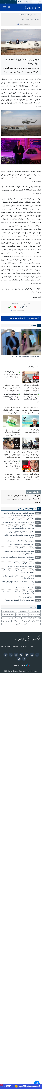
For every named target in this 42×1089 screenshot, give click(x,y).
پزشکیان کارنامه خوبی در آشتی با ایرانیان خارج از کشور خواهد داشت (19, 577)
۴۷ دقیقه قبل (37, 532)
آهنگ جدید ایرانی (21, 614)
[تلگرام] (21, 655)
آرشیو (31, 646)
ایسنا (32, 7)
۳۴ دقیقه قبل (37, 526)
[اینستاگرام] (5, 655)
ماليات (10, 496)
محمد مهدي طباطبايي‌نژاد (19, 499)
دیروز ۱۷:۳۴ (38, 591)
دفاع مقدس (36, 496)
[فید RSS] (23, 659)
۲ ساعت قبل (37, 541)
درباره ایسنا (15, 646)
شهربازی (37, 502)
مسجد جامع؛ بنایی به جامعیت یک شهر (22, 544)
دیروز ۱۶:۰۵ (38, 600)
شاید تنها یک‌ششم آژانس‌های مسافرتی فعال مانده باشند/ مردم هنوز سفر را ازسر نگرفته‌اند (18, 514)
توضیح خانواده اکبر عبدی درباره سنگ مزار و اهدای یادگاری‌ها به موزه (18, 592)
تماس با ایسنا (5, 646)
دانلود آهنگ (16, 618)
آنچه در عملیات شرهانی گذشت (24, 587)
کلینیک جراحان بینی (21, 624)
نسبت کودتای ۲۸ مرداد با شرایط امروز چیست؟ (19, 600)
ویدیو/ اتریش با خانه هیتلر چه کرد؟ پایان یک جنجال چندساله (17, 558)
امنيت (8, 499)
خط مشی (24, 646)
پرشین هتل (6, 621)
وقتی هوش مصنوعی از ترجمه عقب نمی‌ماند (20, 566)
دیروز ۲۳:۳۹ (38, 576)
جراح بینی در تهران (34, 614)
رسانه (38, 15)
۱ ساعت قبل (37, 535)
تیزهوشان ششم (6, 618)
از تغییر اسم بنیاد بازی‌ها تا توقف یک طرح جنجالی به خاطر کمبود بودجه (18, 571)
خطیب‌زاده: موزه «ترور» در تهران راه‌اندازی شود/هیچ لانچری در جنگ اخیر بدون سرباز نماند (19, 527)
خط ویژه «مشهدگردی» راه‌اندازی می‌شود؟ (21, 532)
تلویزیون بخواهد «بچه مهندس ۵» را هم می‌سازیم (24, 357)
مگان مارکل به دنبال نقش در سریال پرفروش (20, 519)
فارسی (30, 2)
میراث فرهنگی (18, 496)
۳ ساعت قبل (37, 557)
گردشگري (27, 496)
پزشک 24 (37, 618)
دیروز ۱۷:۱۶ (38, 597)
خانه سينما (36, 499)
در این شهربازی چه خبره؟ (26, 597)
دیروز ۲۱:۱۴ (38, 582)
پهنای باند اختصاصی (9, 611)
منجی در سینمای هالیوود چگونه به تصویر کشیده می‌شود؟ (19, 536)
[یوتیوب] (15, 655)
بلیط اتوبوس (23, 611)
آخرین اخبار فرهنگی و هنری (27, 508)
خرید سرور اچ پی (27, 618)
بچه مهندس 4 (33, 318)
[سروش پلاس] (26, 655)
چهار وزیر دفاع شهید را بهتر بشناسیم (23, 563)
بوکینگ (15, 621)
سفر (30, 499)
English (20, 2)
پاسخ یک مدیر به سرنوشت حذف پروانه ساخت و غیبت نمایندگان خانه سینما (19, 552)
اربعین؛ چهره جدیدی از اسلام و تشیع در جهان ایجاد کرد (18, 583)
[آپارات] (18, 659)
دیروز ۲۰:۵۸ (38, 587)
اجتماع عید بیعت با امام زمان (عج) (23, 548)
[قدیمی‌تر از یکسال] (21, 342)
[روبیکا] (36, 655)
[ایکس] (10, 655)
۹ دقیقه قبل (38, 519)
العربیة (25, 2)
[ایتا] (31, 655)
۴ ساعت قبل (37, 563)
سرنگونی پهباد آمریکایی (16, 318)
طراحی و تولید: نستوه (20, 665)
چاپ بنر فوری (35, 611)
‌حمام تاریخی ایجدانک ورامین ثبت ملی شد (20, 541)
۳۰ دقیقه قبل (37, 522)
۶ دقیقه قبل (38, 513)
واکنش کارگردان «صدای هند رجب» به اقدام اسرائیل (18, 522)
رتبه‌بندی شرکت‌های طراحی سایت (29, 621)
